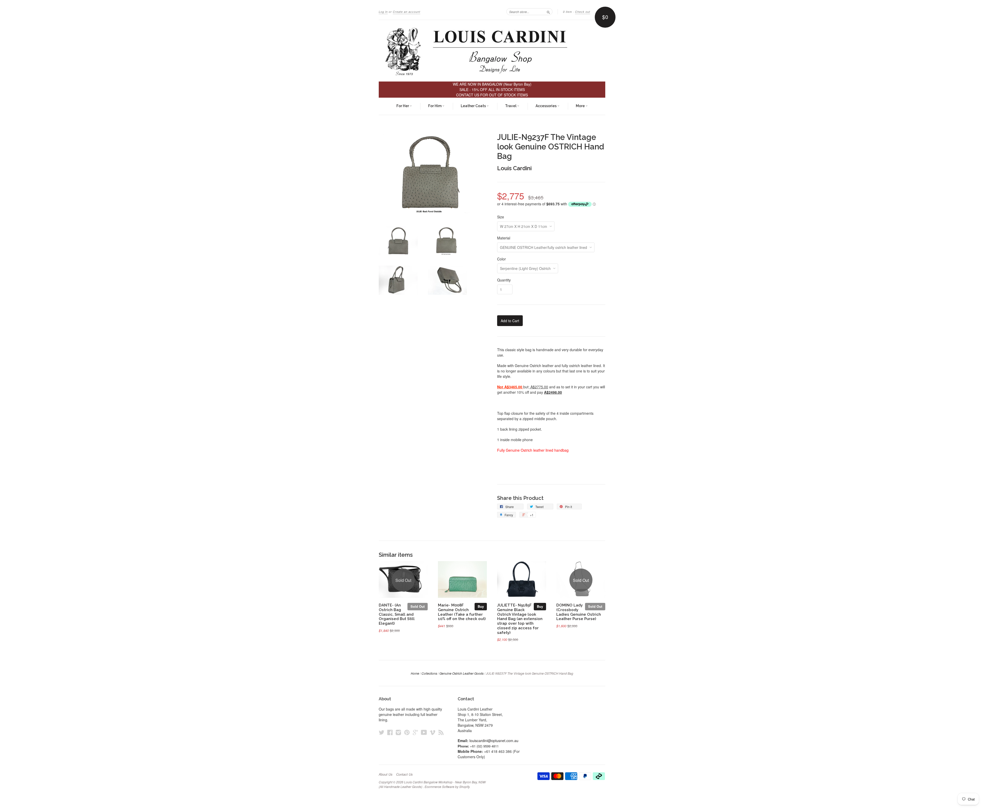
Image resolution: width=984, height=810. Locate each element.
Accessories (546, 106)
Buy (481, 606)
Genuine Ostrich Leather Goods (461, 673)
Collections (429, 673)
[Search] (548, 11)
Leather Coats (474, 106)
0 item (567, 12)
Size (500, 216)
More (581, 106)
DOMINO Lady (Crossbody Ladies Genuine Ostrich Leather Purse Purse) (578, 612)
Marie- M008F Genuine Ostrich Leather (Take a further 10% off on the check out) (462, 612)
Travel (511, 106)
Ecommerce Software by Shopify (447, 786)
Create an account (406, 12)
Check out (582, 12)
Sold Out (418, 606)
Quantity (504, 279)
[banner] (492, 50)
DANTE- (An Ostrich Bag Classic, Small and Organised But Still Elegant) (397, 614)
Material (503, 237)
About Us (386, 774)
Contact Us (404, 774)
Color (501, 258)
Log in (383, 12)
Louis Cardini (514, 168)
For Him (435, 106)
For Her (403, 106)
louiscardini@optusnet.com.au (493, 740)
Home (415, 673)
